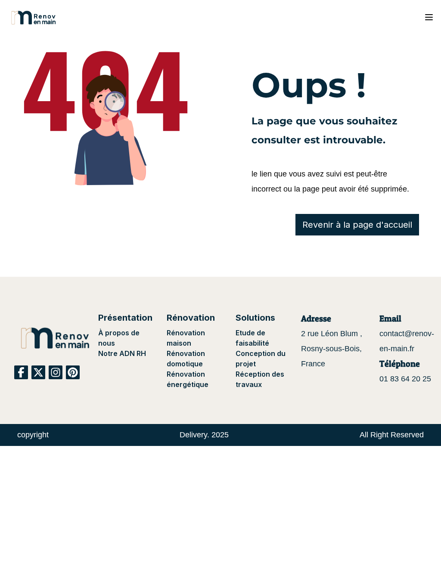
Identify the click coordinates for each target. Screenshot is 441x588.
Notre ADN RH (122, 353)
